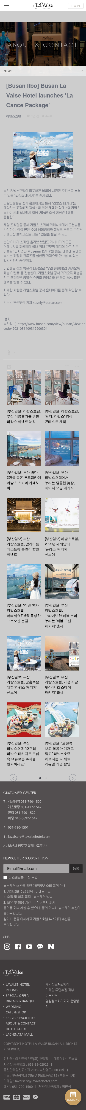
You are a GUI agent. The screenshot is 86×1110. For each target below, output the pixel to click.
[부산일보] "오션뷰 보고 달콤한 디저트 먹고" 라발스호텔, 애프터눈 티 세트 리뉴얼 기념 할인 (59, 753)
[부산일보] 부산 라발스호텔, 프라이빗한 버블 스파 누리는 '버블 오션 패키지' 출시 (61, 615)
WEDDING (13, 1006)
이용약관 (51, 995)
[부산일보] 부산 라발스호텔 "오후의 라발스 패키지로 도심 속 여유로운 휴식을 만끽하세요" (23, 753)
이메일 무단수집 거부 (59, 990)
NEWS (8, 71)
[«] (13, 777)
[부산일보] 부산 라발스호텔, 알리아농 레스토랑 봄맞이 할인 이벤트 (23, 546)
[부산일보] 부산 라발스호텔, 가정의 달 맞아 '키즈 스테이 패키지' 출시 (61, 684)
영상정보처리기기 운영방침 (62, 1004)
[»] (72, 777)
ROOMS (12, 990)
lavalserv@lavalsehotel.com (29, 836)
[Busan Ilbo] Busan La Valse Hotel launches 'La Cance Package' (39, 95)
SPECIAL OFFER (17, 995)
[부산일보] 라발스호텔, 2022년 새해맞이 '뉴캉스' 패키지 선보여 (62, 546)
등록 (76, 868)
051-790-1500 (22, 1086)
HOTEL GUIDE (16, 1029)
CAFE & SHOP (16, 1012)
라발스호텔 (13, 116)
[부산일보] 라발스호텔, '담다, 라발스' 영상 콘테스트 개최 (62, 416)
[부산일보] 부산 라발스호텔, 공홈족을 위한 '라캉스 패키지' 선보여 (23, 684)
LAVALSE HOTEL (18, 984)
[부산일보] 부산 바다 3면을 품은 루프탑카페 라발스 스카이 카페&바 (24, 480)
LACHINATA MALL (19, 1034)
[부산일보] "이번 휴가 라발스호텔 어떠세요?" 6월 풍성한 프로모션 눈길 (23, 613)
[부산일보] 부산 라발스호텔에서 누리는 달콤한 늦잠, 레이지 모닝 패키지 (60, 480)
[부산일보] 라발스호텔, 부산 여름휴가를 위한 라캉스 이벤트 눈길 (24, 416)
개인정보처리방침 (57, 984)
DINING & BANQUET (21, 1001)
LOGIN (76, 6)
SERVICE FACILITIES (21, 1017)
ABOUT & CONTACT (21, 1023)
